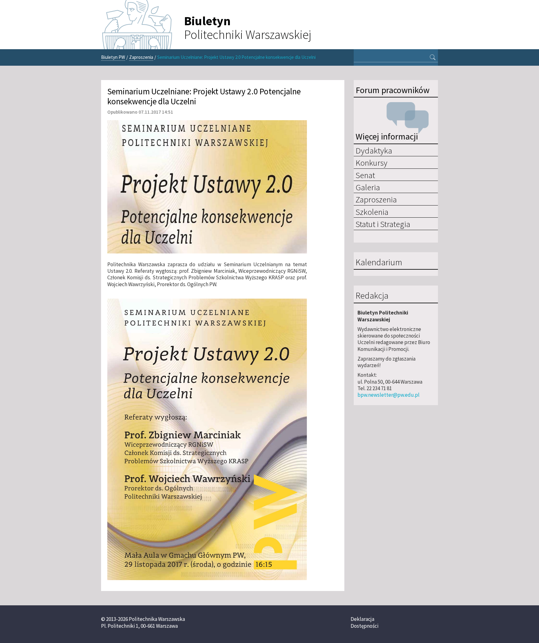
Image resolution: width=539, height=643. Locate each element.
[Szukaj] (432, 58)
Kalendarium (379, 262)
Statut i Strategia (383, 223)
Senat (365, 175)
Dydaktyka (374, 150)
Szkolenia (372, 211)
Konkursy (371, 162)
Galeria (368, 187)
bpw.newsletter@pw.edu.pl (388, 394)
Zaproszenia (141, 57)
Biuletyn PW (113, 57)
